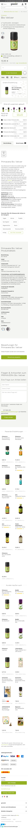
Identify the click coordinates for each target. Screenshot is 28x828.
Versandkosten (4, 744)
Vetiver (12, 218)
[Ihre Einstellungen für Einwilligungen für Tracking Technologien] (10, 826)
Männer (10, 180)
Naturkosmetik (7, 229)
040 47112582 (14, 782)
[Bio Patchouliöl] (14, 109)
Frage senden (8, 417)
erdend (15, 222)
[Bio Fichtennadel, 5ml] (25, 109)
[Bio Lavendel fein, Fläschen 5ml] (9, 109)
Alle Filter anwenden (15, 232)
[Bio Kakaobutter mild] (20, 721)
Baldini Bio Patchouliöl (9, 128)
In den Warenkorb (11, 73)
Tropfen (20, 218)
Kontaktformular (5, 789)
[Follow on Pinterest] (5, 797)
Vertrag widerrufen (8, 793)
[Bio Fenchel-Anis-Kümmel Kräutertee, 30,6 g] (7, 692)
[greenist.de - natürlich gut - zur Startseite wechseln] (14, 4)
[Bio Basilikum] (19, 109)
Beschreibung (7, 143)
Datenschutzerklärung (7, 821)
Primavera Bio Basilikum (9, 132)
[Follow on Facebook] (2, 797)
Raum (15, 225)
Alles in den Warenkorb (20, 115)
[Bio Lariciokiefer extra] (7, 567)
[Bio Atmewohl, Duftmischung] (7, 450)
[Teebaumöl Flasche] (20, 509)
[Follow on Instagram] (7, 797)
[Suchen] (25, 7)
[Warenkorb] (25, 4)
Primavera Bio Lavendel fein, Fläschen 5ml (12, 124)
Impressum (18, 821)
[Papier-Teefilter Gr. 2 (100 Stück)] (20, 663)
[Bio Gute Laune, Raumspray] (20, 450)
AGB (14, 819)
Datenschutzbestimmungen (9, 411)
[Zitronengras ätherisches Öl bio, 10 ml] (20, 692)
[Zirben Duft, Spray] (20, 538)
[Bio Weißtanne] (7, 480)
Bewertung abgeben (14, 357)
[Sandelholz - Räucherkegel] (7, 721)
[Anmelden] (22, 4)
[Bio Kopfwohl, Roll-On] (20, 480)
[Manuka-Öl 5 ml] (7, 538)
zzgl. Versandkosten (21, 63)
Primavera (4, 15)
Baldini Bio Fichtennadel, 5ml (11, 136)
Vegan (4, 218)
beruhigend (6, 222)
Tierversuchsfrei (19, 229)
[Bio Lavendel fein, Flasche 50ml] (7, 509)
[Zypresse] (7, 663)
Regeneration (6, 225)
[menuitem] (22, 4)
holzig (4, 232)
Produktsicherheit (6, 819)
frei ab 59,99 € (19, 1)
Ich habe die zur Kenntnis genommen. (13, 411)
